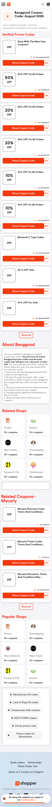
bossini (33, 427)
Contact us (27, 772)
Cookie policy (28, 800)
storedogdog (36, 450)
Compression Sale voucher (25, 710)
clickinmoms (36, 472)
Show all (26, 335)
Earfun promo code (25, 726)
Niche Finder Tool (27, 766)
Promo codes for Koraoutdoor (25, 735)
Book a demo (18, 762)
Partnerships (34, 762)
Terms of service (42, 789)
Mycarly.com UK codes (25, 694)
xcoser (8, 427)
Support (39, 772)
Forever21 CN (11, 472)
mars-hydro (10, 450)
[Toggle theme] (48, 4)
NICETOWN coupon (25, 718)
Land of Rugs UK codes (25, 702)
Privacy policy (28, 789)
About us (13, 772)
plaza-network (12, 656)
